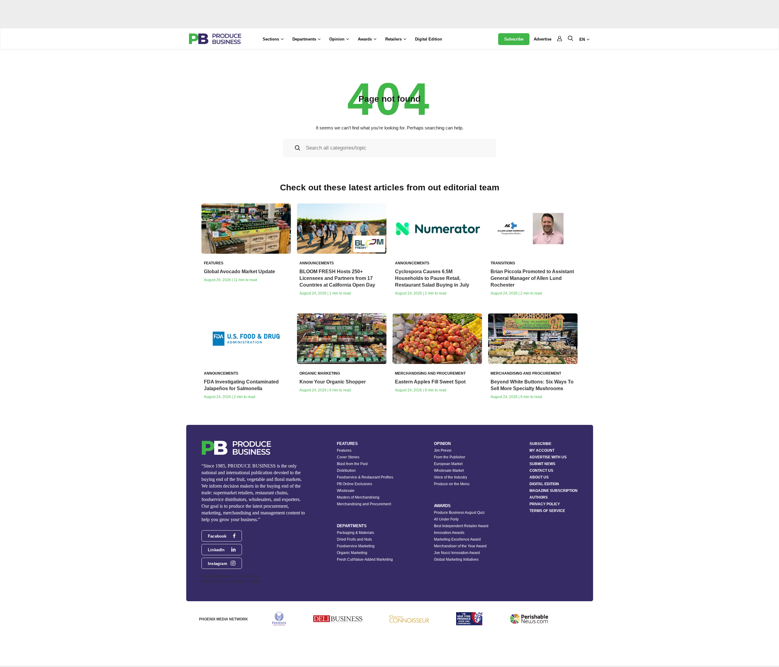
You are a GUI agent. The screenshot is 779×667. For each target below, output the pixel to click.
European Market (448, 464)
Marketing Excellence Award (457, 539)
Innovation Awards (449, 533)
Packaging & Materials (355, 533)
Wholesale (346, 491)
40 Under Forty (446, 519)
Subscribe (513, 39)
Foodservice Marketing (356, 546)
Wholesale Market (449, 470)
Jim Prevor (443, 450)
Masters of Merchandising (358, 497)
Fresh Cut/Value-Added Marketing (365, 559)
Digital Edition (428, 39)
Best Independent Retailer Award (461, 526)
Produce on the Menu (452, 484)
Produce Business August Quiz (459, 512)
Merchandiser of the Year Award (460, 546)
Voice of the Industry (450, 477)
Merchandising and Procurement (364, 504)
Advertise (542, 39)
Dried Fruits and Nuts (354, 539)
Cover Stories (348, 457)
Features (344, 450)
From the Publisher (449, 457)
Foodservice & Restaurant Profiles (365, 477)
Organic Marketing (352, 553)
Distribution (346, 470)
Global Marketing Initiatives (456, 559)
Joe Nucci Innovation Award (457, 553)
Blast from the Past (352, 464)
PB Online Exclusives (354, 484)
